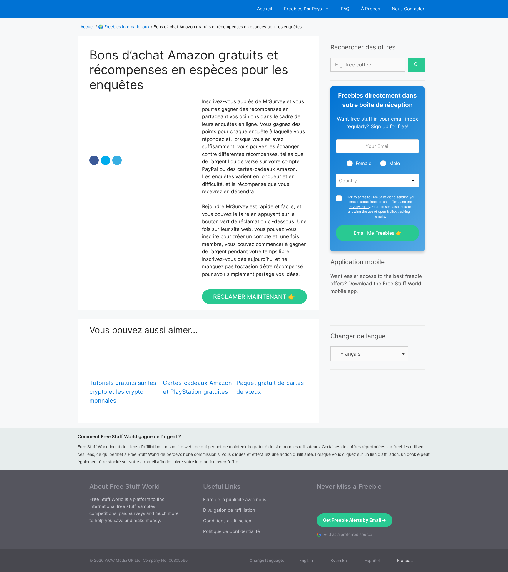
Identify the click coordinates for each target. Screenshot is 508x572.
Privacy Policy (359, 207)
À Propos (370, 8)
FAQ (345, 8)
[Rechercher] (416, 65)
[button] (94, 160)
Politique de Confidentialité (231, 531)
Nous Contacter (408, 8)
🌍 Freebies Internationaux (124, 26)
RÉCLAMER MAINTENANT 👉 (254, 296)
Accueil (264, 8)
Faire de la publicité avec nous (234, 499)
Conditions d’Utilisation (227, 520)
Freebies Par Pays (303, 8)
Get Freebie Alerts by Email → (354, 520)
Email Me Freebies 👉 (378, 233)
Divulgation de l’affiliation (229, 510)
